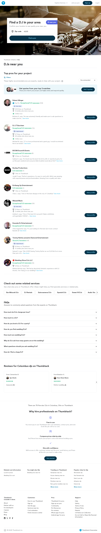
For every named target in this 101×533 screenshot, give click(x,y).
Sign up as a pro (56, 503)
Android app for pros (58, 515)
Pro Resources (56, 508)
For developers (8, 508)
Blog (5, 514)
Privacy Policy (79, 508)
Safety (77, 503)
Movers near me (55, 478)
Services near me (33, 508)
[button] (16, 103)
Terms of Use (79, 506)
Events (14, 59)
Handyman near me (56, 472)
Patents (77, 510)
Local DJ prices (8, 472)
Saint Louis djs (78, 478)
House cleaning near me (57, 475)
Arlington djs (77, 481)
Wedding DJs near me (33, 472)
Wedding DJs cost (9, 475)
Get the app (32, 506)
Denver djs (77, 484)
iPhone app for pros (57, 513)
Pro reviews (55, 510)
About (6, 503)
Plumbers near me (55, 481)
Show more (54, 487)
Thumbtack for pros (57, 501)
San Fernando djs (79, 475)
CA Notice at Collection (83, 513)
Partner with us (9, 505)
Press (5, 512)
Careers (6, 510)
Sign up (30, 503)
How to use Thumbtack (35, 501)
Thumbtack (7, 59)
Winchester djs (78, 472)
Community (55, 506)
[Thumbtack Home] (3, 3)
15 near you (52, 22)
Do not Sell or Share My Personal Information (85, 516)
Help (76, 501)
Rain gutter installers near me (59, 484)
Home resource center (35, 513)
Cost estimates (33, 510)
